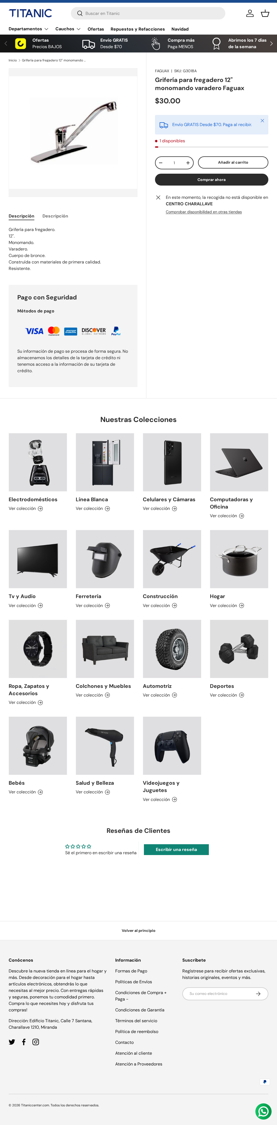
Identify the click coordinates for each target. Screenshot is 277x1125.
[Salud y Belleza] (105, 746)
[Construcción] (172, 559)
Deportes (222, 686)
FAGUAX (162, 70)
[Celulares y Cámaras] (172, 462)
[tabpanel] (73, 249)
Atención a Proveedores (138, 1064)
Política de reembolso (136, 1031)
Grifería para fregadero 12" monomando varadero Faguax (54, 60)
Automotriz (157, 686)
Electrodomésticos (33, 499)
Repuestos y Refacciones (138, 29)
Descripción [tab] (21, 216)
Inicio (13, 60)
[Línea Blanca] (105, 462)
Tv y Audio (22, 596)
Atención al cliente (133, 1053)
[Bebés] (38, 746)
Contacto (124, 1042)
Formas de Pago (131, 971)
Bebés (17, 783)
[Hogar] (239, 559)
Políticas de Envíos (133, 982)
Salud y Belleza (95, 783)
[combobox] (148, 13)
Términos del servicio (136, 1021)
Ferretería (88, 596)
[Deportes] (239, 649)
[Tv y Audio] (38, 559)
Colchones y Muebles (103, 686)
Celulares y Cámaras (169, 499)
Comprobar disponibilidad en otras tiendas (204, 211)
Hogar (217, 596)
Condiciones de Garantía (139, 1010)
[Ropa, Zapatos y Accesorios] (38, 649)
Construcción (160, 596)
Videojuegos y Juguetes (161, 787)
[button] (265, 13)
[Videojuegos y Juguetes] (172, 746)
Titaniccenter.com (35, 1105)
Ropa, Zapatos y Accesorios (29, 690)
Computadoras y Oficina (231, 503)
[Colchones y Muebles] (105, 649)
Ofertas (96, 29)
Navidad (180, 29)
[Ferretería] (105, 559)
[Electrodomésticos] (38, 462)
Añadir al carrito (233, 162)
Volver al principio (139, 930)
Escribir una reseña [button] (176, 849)
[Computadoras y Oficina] (239, 462)
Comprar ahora (211, 179)
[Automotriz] (172, 649)
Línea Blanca (92, 499)
